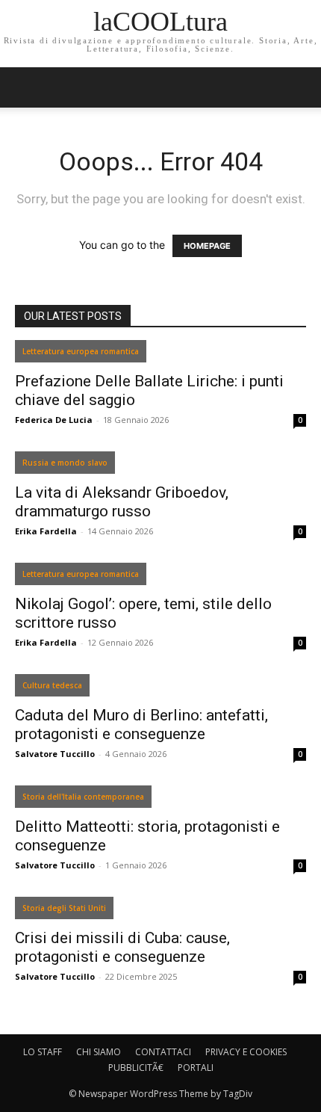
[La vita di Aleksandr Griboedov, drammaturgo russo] (160, 466)
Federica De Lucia (54, 419)
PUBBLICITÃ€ (135, 1067)
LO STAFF (42, 1051)
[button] (300, 87)
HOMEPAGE (207, 246)
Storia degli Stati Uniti (64, 908)
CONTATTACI (163, 1051)
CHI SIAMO (98, 1051)
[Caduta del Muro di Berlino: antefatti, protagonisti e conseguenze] (160, 688)
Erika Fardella (46, 531)
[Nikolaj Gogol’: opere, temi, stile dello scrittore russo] (160, 577)
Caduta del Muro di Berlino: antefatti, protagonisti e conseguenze (141, 724)
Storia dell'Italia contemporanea (83, 796)
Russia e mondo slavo (64, 462)
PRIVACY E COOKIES (246, 1051)
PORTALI (196, 1067)
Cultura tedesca (52, 685)
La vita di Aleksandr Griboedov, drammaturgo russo (121, 502)
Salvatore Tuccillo (55, 753)
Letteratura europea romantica (80, 351)
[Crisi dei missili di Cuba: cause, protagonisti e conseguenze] (160, 911)
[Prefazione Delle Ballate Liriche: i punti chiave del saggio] (160, 354)
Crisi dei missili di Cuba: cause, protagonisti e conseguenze (122, 947)
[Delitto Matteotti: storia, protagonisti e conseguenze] (160, 800)
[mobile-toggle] (25, 87)
